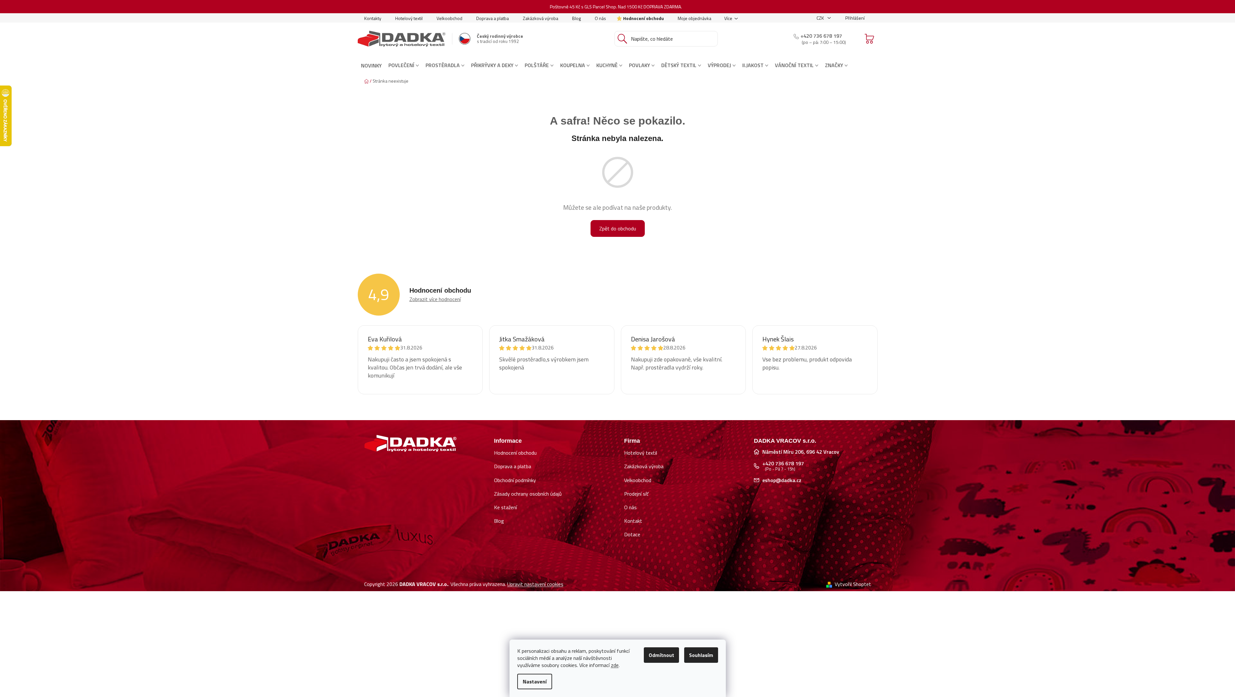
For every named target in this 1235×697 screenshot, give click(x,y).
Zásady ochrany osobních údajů (528, 493)
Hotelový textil (409, 18)
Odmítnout (661, 655)
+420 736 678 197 (821, 36)
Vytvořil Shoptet (853, 584)
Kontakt (633, 520)
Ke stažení (505, 507)
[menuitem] (371, 65)
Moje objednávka (694, 18)
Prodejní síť (636, 493)
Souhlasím (701, 655)
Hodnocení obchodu (643, 18)
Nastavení (535, 681)
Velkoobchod (449, 18)
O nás (600, 18)
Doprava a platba (492, 18)
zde (615, 665)
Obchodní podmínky (515, 480)
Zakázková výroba (540, 18)
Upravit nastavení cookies (535, 584)
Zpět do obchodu (617, 228)
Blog (576, 18)
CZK (821, 18)
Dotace (632, 534)
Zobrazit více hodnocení (435, 299)
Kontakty (372, 18)
